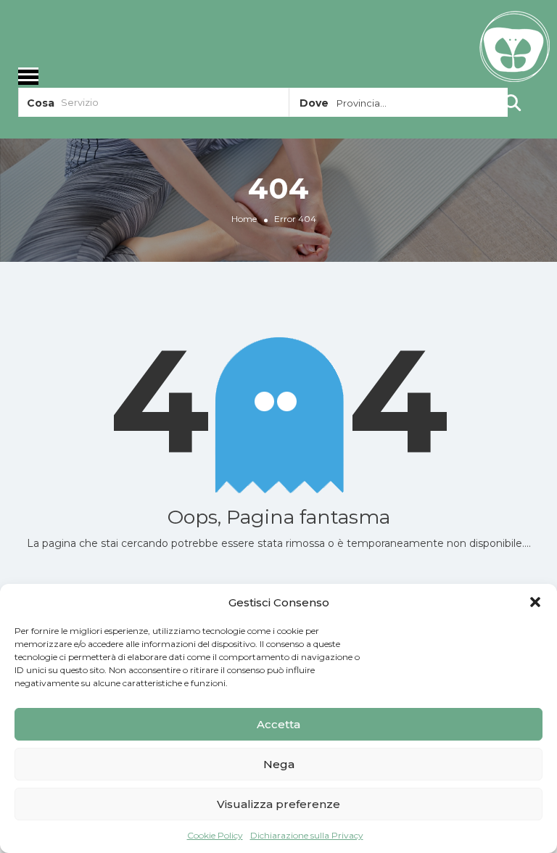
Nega (278, 764)
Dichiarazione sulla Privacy (306, 835)
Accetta (278, 724)
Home (244, 218)
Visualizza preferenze (278, 804)
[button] (535, 602)
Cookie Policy (215, 835)
